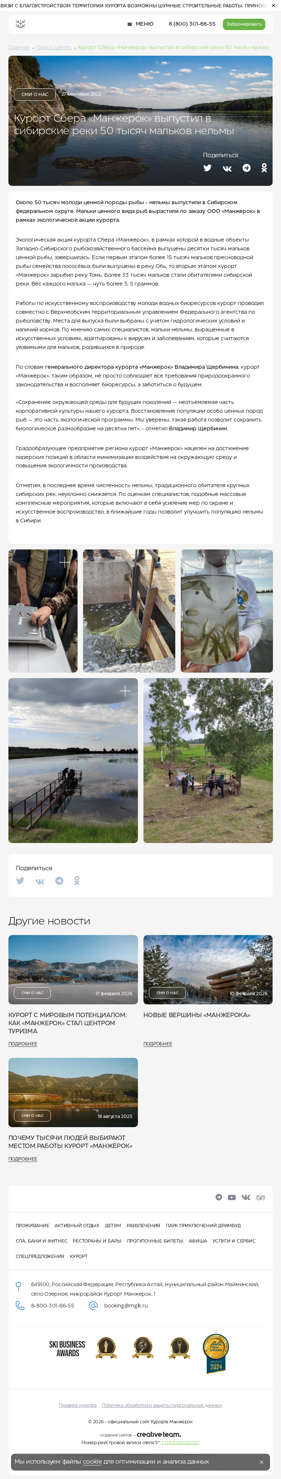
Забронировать (244, 24)
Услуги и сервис (234, 1241)
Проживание (32, 1226)
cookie (92, 1462)
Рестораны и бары (97, 1241)
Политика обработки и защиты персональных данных (162, 1405)
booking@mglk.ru (126, 1306)
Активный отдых (77, 1226)
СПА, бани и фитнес (42, 1241)
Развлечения (143, 1226)
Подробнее (22, 1044)
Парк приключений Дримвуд (203, 1226)
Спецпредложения (40, 1257)
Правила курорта (77, 1405)
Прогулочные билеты (155, 1241)
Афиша (198, 1241)
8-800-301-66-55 (52, 1306)
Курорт (79, 1257)
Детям (113, 1226)
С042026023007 (180, 1443)
